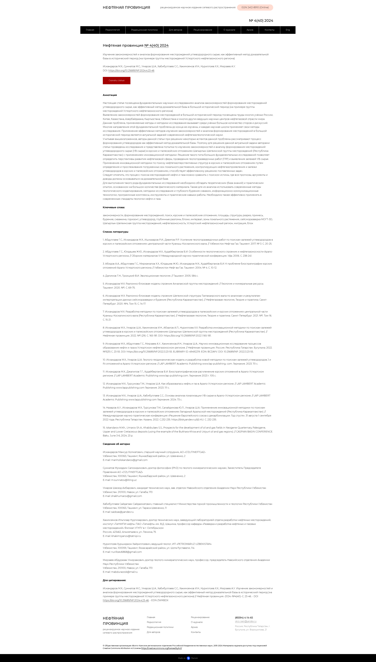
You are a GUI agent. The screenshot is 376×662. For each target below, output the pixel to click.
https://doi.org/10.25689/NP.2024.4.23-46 (131, 70)
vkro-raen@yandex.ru (245, 621)
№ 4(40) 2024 (261, 20)
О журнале (229, 30)
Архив (250, 30)
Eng (288, 30)
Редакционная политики (160, 627)
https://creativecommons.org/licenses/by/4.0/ (162, 648)
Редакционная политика (144, 30)
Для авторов (175, 30)
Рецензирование (203, 30)
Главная (90, 30)
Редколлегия (112, 30)
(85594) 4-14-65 (244, 617)
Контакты (270, 30)
